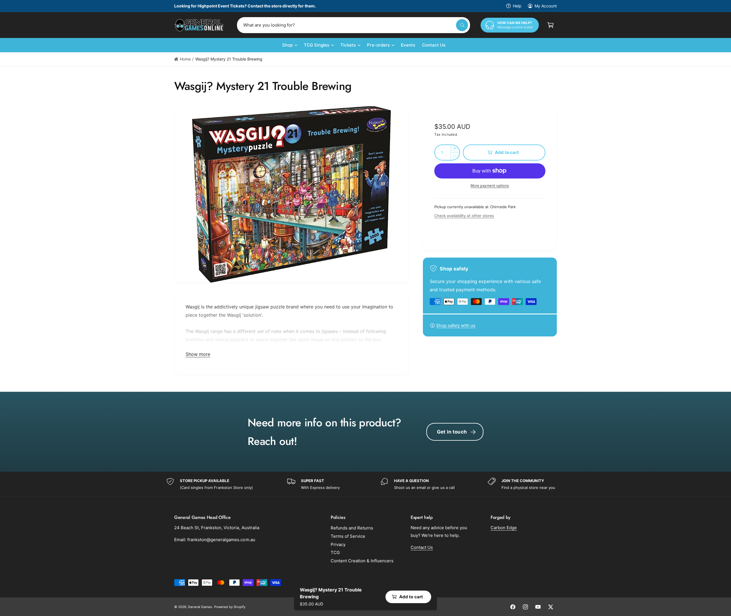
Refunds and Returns (352, 528)
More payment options (490, 185)
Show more (198, 354)
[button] (550, 25)
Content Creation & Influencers (362, 560)
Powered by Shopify (229, 607)
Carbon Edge (504, 527)
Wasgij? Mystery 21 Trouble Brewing (229, 59)
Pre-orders (378, 45)
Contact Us (422, 547)
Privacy (338, 544)
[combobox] (353, 25)
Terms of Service (348, 536)
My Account (546, 5)
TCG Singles (316, 45)
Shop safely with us (455, 325)
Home (185, 59)
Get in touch (452, 432)
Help (517, 5)
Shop (287, 45)
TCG (335, 552)
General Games (200, 607)
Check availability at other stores (464, 215)
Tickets (348, 45)
